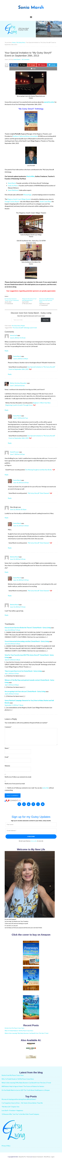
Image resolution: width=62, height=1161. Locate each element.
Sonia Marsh (12, 183)
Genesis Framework (37, 1156)
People (23, 325)
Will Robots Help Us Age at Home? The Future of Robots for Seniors (23, 1086)
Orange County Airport (12, 201)
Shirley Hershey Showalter (18, 383)
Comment (8, 727)
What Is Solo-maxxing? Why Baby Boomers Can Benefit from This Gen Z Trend (26, 1033)
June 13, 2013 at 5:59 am (21, 580)
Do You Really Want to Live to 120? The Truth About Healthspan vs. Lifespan (26, 1090)
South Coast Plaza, (45, 201)
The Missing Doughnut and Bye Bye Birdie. (38, 470)
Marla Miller (31, 176)
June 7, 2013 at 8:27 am (20, 418)
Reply (6, 351)
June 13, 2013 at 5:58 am (21, 526)
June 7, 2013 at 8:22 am (17, 385)
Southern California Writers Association (25, 136)
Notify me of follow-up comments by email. (18, 777)
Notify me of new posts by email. (15, 783)
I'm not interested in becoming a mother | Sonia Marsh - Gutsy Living (27, 641)
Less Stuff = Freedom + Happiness (12, 1110)
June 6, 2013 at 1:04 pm (20, 358)
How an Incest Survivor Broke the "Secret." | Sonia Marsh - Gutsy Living (28, 627)
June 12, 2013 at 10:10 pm (18, 509)
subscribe (45, 788)
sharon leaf (13, 335)
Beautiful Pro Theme (24, 1156)
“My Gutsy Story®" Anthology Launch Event (24, 327)
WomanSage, (27, 195)
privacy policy (34, 841)
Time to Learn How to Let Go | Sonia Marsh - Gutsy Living (23, 671)
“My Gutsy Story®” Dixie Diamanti (38, 493)
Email (7, 757)
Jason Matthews (13, 190)
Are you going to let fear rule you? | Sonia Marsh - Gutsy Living (25, 691)
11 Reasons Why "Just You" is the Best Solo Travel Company (20, 1114)
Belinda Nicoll (14, 557)
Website (7, 766)
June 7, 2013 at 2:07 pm (17, 454)
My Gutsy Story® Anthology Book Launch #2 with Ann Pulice (46, 300)
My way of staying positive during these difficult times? (19, 1099)
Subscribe (45, 320)
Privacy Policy (6, 1146)
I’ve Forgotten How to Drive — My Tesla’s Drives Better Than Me (22, 1103)
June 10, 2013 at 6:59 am (21, 482)
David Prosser (14, 452)
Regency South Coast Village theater (19, 199)
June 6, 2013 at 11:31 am (17, 338)
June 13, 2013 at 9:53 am (17, 607)
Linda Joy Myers (13, 185)
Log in (52, 1156)
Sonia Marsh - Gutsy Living (31, 7)
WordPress (47, 1156)
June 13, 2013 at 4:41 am (17, 559)
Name (7, 748)
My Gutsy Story (16, 325)
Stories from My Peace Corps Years (14, 1028)
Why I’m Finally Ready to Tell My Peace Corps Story (19, 1030)
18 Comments (25, 59)
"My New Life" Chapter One (10, 1107)
